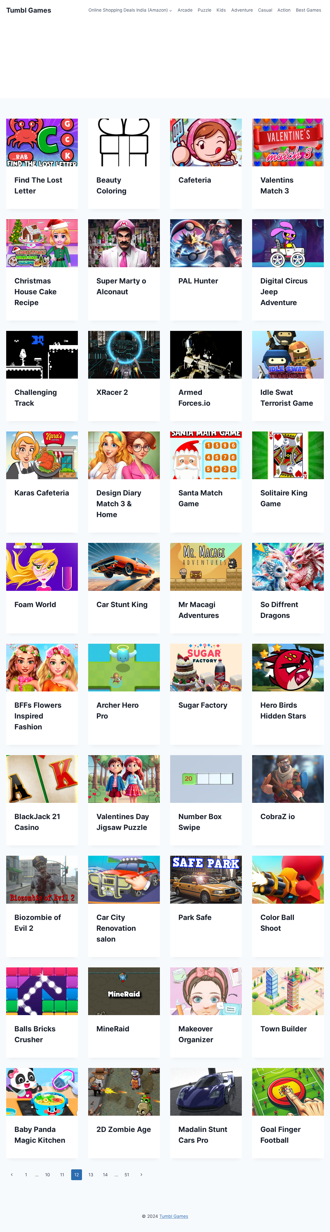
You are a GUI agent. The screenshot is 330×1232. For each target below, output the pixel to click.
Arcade (185, 10)
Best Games (308, 10)
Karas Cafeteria (41, 492)
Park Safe (195, 917)
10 (47, 1174)
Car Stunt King (122, 604)
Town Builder (283, 1028)
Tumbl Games (173, 1216)
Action (284, 10)
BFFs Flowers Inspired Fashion (38, 716)
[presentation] (42, 142)
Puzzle (204, 10)
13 (90, 1174)
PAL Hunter (198, 280)
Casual (265, 10)
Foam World (35, 604)
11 (62, 1174)
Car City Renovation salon (116, 928)
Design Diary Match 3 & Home (118, 503)
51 (127, 1174)
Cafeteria (194, 180)
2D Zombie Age (123, 1129)
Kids (221, 10)
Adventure (242, 10)
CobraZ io (277, 816)
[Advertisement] (165, 59)
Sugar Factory (202, 705)
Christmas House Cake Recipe (35, 291)
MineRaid (112, 1028)
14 (105, 1174)
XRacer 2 (112, 392)
